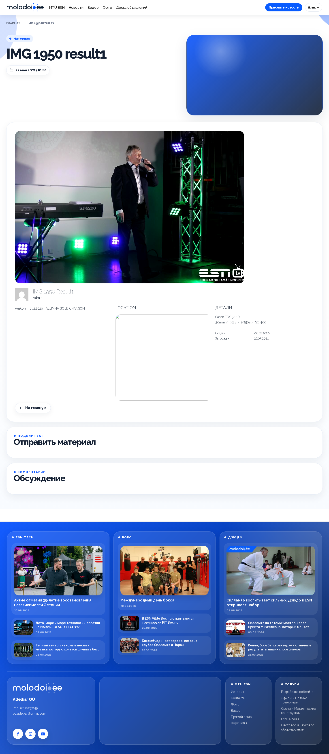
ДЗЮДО (235, 537)
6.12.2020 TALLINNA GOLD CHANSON (57, 308)
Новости (76, 8)
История (237, 692)
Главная (13, 23)
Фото (107, 8)
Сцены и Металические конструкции (298, 711)
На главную (36, 408)
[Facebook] (18, 734)
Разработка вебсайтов (298, 692)
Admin (37, 297)
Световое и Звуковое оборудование (297, 727)
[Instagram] (30, 734)
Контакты (238, 698)
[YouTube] (43, 734)
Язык (312, 7)
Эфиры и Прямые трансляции (294, 700)
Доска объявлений (131, 8)
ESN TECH (25, 537)
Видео (93, 8)
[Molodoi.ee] (37, 688)
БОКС (127, 537)
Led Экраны (290, 719)
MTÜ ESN (57, 8)
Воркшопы (239, 723)
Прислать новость (284, 7)
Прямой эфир (241, 717)
